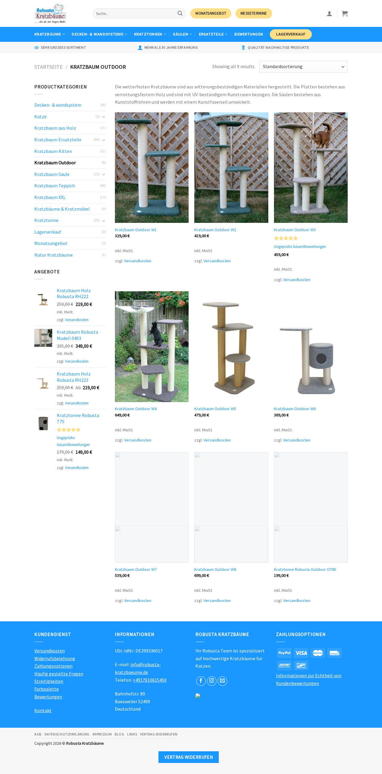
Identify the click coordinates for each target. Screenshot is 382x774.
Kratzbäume (47, 34)
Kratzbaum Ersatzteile (57, 139)
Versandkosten (77, 319)
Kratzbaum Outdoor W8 (215, 569)
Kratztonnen (148, 34)
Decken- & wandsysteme (97, 34)
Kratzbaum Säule (52, 174)
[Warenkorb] (345, 13)
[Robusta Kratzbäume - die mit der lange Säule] (59, 13)
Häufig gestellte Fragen (58, 674)
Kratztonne (46, 220)
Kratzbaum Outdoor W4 (136, 408)
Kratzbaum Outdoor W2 (215, 229)
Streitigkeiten (48, 681)
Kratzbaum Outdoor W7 (136, 569)
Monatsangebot (50, 243)
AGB (37, 734)
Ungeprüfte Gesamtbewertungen (300, 246)
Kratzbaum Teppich (54, 185)
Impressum (102, 734)
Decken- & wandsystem (57, 105)
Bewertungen (248, 34)
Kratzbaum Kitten (53, 151)
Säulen (180, 34)
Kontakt (43, 710)
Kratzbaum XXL (50, 197)
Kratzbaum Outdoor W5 (215, 408)
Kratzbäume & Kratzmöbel (62, 209)
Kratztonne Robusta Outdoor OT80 (305, 569)
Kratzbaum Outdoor (55, 162)
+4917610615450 (150, 680)
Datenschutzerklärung (67, 734)
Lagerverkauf (291, 34)
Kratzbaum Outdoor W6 (295, 408)
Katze (40, 116)
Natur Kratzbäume (53, 255)
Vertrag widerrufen (159, 734)
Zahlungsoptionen (53, 666)
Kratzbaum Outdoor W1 (136, 229)
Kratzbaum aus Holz (55, 128)
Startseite (48, 66)
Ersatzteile (211, 34)
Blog (119, 734)
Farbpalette (46, 689)
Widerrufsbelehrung (54, 658)
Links (132, 734)
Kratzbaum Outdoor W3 (295, 229)
